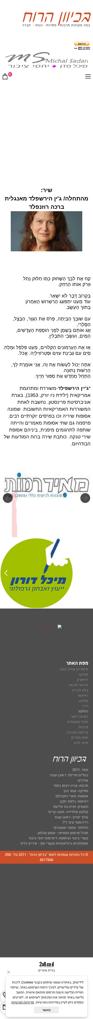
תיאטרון (82, 679)
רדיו (85, 706)
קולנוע (83, 700)
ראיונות (83, 695)
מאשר (46, 1010)
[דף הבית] (56, 20)
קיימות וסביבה (77, 732)
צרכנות (83, 727)
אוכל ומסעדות (77, 721)
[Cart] (5, 77)
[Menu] (88, 77)
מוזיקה (83, 674)
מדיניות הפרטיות (22, 1002)
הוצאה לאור (79, 716)
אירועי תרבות (78, 685)
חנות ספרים (79, 737)
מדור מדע (81, 742)
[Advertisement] (46, 132)
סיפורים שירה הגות (74, 669)
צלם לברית (80, 690)
